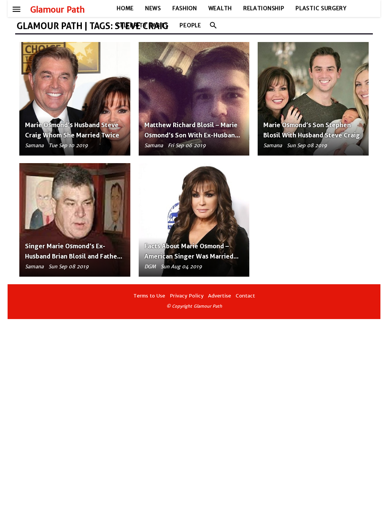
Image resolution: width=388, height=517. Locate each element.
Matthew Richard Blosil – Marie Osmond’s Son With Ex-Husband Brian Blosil (191, 135)
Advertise (219, 296)
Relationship (263, 8)
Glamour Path (57, 10)
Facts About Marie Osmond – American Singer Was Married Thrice (188, 256)
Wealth (220, 8)
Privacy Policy (186, 296)
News (153, 8)
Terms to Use (149, 296)
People (190, 25)
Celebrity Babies (142, 25)
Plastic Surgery (321, 8)
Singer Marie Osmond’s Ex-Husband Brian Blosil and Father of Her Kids (72, 256)
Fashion (184, 8)
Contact (245, 296)
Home (125, 8)
